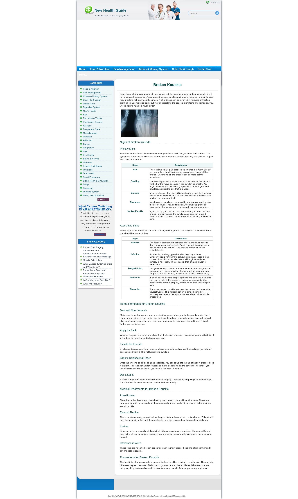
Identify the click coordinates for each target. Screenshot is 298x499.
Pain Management (124, 69)
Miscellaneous (90, 133)
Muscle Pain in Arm (92, 260)
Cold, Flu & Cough (183, 69)
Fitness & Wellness (92, 166)
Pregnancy (88, 147)
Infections (88, 169)
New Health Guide (110, 10)
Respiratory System (92, 122)
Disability (87, 136)
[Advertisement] (149, 43)
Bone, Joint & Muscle (93, 195)
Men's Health (89, 111)
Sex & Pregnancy (91, 177)
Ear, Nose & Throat (92, 118)
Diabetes (87, 162)
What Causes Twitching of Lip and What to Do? (95, 207)
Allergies (87, 125)
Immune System (91, 191)
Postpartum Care (91, 129)
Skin (85, 114)
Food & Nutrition (100, 69)
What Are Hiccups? (92, 283)
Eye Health (88, 155)
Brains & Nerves (91, 158)
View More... (100, 234)
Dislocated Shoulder (93, 276)
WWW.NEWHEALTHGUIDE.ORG (128, 496)
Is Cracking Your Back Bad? (96, 280)
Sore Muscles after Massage (97, 256)
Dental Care (204, 69)
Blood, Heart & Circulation (95, 181)
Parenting (88, 188)
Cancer (86, 144)
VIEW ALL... (103, 199)
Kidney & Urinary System (153, 69)
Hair (85, 151)
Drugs (86, 184)
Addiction (87, 140)
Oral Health (88, 173)
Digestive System (91, 107)
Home (82, 69)
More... (83, 74)
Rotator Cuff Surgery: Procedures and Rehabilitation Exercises (94, 250)
